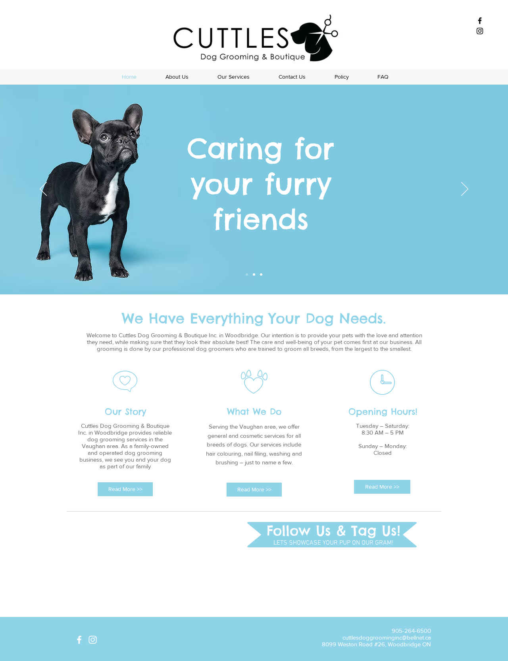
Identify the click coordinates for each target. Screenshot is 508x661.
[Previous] (43, 189)
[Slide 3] (261, 274)
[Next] (464, 189)
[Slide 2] (254, 274)
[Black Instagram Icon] (479, 31)
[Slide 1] (247, 274)
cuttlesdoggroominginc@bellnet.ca (387, 637)
